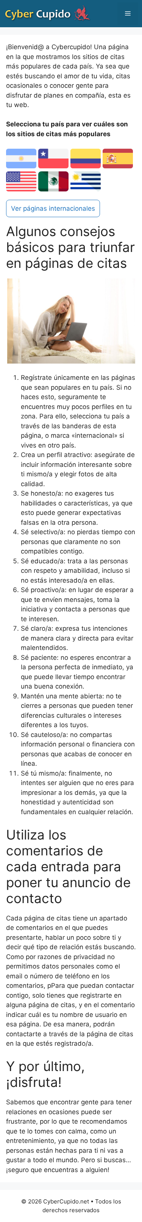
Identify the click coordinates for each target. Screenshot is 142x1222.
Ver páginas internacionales (53, 208)
